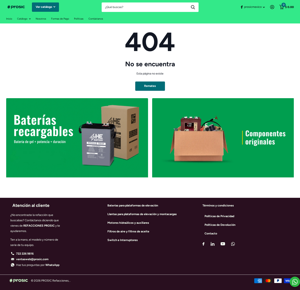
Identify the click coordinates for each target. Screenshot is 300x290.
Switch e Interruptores (122, 240)
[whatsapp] (233, 244)
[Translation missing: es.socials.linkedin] (212, 244)
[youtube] (223, 243)
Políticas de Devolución (220, 225)
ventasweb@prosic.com (32, 259)
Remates (150, 86)
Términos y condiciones (218, 205)
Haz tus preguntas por (37, 265)
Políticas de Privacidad (219, 216)
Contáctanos (95, 18)
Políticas (79, 18)
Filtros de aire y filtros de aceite (128, 231)
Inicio (9, 18)
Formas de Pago (60, 18)
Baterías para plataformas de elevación (132, 205)
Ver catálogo (44, 7)
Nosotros (41, 18)
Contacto (211, 233)
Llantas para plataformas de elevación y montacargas (142, 214)
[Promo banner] (77, 184)
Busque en (193, 7)
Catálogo (22, 18)
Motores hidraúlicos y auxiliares (128, 223)
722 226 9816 (25, 253)
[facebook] (203, 244)
